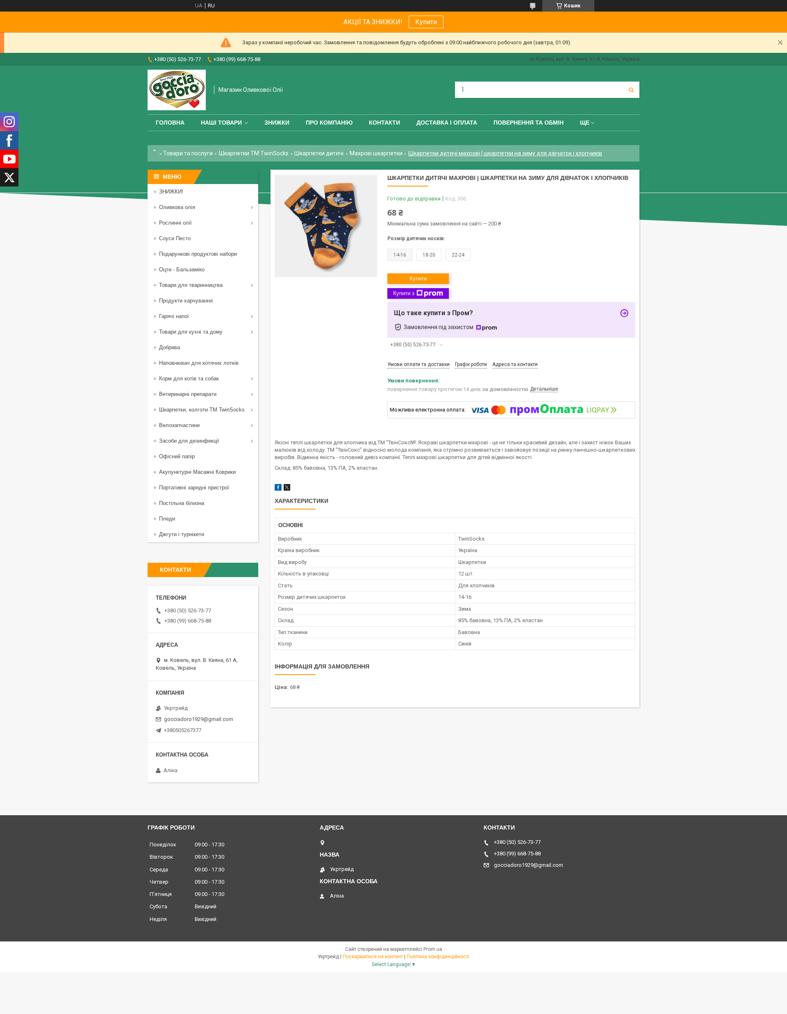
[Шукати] (631, 90)
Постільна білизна (181, 503)
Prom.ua (432, 949)
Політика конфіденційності (438, 956)
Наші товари (221, 122)
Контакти (384, 122)
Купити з (403, 293)
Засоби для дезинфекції (189, 441)
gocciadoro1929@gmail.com (198, 719)
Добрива (169, 347)
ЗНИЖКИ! (171, 192)
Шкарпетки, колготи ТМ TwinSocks (202, 410)
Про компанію (329, 122)
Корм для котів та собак (189, 378)
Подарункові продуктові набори (198, 254)
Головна (170, 122)
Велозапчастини (179, 425)
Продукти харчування (186, 301)
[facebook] (278, 489)
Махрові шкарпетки (376, 153)
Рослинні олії (175, 223)
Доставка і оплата (446, 122)
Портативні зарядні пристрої (194, 487)
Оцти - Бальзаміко (182, 269)
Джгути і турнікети (181, 534)
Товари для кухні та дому (191, 332)
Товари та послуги (188, 153)
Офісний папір (177, 456)
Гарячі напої (174, 316)
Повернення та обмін (529, 122)
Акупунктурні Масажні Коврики (197, 472)
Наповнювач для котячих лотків (199, 363)
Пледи (167, 519)
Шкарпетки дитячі (318, 153)
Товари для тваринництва (191, 285)
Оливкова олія (177, 207)
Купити (426, 22)
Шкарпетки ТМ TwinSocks (254, 153)
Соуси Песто (175, 238)
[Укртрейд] (177, 90)
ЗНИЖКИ (276, 122)
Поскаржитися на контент (373, 956)
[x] (287, 489)
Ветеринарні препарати (187, 394)
